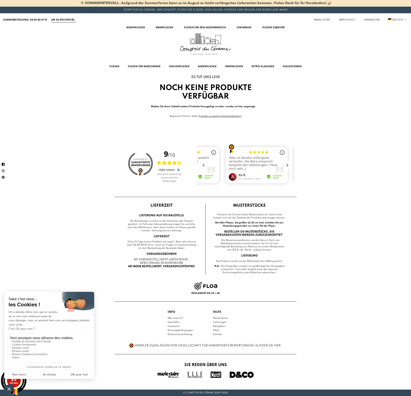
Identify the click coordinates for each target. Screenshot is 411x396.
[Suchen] (73, 20)
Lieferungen (219, 322)
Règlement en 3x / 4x (205, 293)
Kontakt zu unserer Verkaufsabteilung (220, 116)
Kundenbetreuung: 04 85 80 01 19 (25, 20)
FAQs (216, 330)
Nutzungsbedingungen (180, 330)
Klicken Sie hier (268, 345)
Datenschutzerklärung (180, 334)
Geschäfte (173, 322)
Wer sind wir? (175, 318)
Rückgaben (219, 326)
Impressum (174, 326)
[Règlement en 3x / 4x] (205, 286)
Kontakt (217, 334)
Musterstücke (220, 318)
